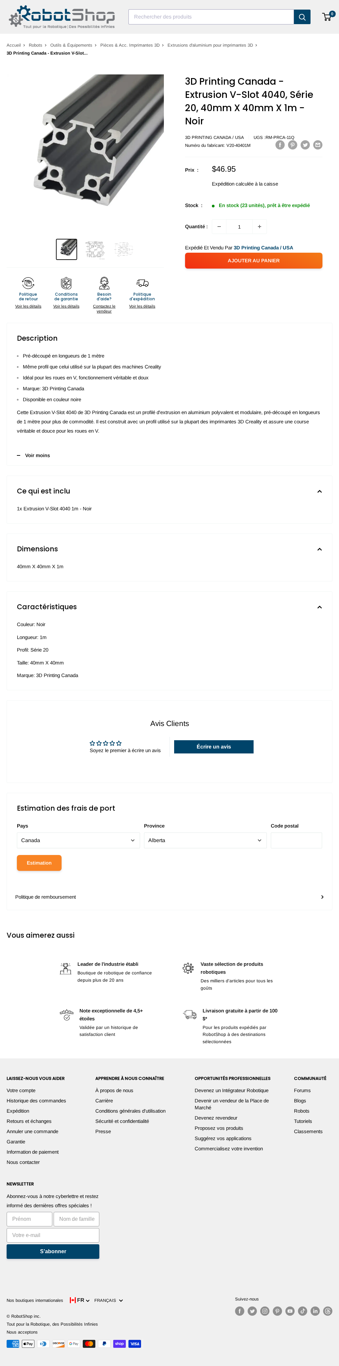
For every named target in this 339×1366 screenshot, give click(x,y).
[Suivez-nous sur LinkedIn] (315, 1311)
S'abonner (53, 1251)
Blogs (300, 1100)
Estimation (39, 863)
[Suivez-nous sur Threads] (327, 1311)
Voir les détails (28, 306)
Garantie (16, 1141)
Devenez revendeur (216, 1118)
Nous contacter (23, 1162)
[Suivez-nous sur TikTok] (302, 1311)
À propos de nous (114, 1090)
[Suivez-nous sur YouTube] (290, 1311)
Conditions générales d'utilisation (130, 1111)
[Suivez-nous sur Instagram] (264, 1311)
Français (106, 1300)
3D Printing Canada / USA (214, 137)
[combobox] (211, 16)
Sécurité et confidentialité (122, 1121)
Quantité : (196, 226)
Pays (22, 826)
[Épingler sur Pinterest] (292, 144)
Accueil (14, 45)
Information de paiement (33, 1152)
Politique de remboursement (45, 897)
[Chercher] (302, 17)
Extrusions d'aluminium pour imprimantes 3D (210, 45)
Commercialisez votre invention (229, 1148)
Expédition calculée (233, 184)
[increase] (259, 227)
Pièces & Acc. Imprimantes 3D (130, 45)
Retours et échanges (29, 1121)
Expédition (18, 1111)
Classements (308, 1131)
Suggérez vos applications (223, 1138)
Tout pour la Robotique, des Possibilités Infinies (52, 1324)
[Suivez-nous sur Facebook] (239, 1311)
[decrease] (219, 227)
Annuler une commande (32, 1131)
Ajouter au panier (254, 260)
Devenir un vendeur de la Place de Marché (232, 1104)
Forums (302, 1090)
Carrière (104, 1100)
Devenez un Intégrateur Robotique (231, 1090)
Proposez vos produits (219, 1128)
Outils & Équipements (71, 45)
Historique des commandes (36, 1100)
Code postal (285, 826)
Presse (103, 1131)
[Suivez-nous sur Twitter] (252, 1311)
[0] (327, 17)
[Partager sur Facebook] (280, 144)
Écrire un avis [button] (214, 746)
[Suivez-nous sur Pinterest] (277, 1311)
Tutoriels (303, 1121)
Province (154, 826)
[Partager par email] (317, 144)
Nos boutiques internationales (35, 1300)
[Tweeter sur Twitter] (305, 144)
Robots (35, 45)
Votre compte (21, 1090)
